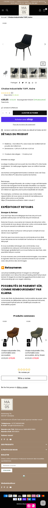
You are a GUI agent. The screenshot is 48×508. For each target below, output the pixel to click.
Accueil (3, 17)
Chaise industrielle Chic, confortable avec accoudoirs (11, 352)
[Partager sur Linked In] (29, 83)
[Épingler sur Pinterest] (26, 83)
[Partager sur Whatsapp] (33, 83)
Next (45, 44)
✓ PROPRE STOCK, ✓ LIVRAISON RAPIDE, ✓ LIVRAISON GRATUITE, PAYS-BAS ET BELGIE (24, 2)
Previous (3, 44)
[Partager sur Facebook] (20, 83)
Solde (5, 23)
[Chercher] (7, 10)
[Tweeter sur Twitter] (23, 83)
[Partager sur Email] (36, 83)
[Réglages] (40, 10)
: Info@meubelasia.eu (15, 425)
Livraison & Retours (10, 108)
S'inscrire (6, 470)
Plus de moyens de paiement (24, 125)
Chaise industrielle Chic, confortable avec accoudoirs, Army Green (35, 352)
